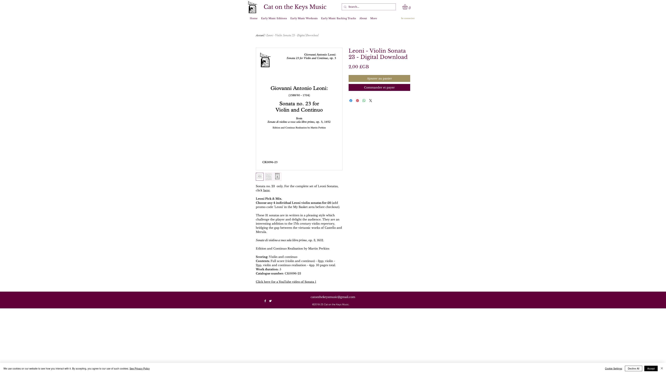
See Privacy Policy (140, 368)
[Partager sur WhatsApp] (364, 101)
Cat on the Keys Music (295, 6)
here (266, 190)
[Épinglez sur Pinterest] (357, 101)
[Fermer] (662, 368)
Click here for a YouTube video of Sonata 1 (286, 281)
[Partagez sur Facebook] (351, 101)
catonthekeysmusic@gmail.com (333, 297)
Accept (651, 368)
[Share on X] (371, 101)
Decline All (633, 368)
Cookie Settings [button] (613, 368)
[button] (408, 6)
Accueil (260, 35)
